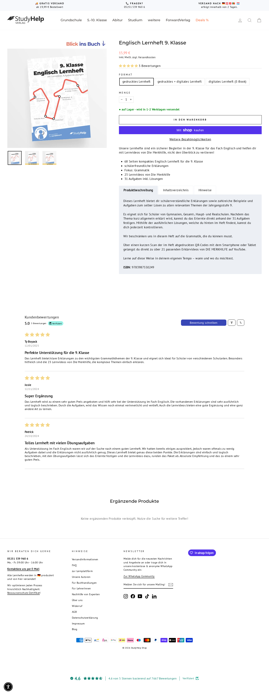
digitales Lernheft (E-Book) (227, 82)
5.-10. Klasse (97, 20)
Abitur (117, 20)
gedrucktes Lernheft (136, 82)
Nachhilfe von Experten (86, 594)
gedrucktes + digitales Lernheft (180, 82)
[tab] (138, 190)
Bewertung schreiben (204, 322)
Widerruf (77, 606)
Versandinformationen (85, 559)
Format (126, 74)
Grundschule (71, 20)
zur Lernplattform (82, 571)
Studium (135, 20)
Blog (74, 629)
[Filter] (232, 323)
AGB (74, 611)
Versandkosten (147, 57)
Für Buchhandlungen (84, 582)
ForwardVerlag (178, 20)
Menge (125, 92)
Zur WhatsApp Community (139, 576)
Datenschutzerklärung (85, 617)
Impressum (78, 623)
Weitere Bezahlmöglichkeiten (190, 139)
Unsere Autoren (81, 577)
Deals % (202, 20)
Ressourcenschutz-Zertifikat (23, 592)
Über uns (77, 600)
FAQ (74, 565)
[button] (129, 66)
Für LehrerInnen (81, 588)
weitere (154, 20)
